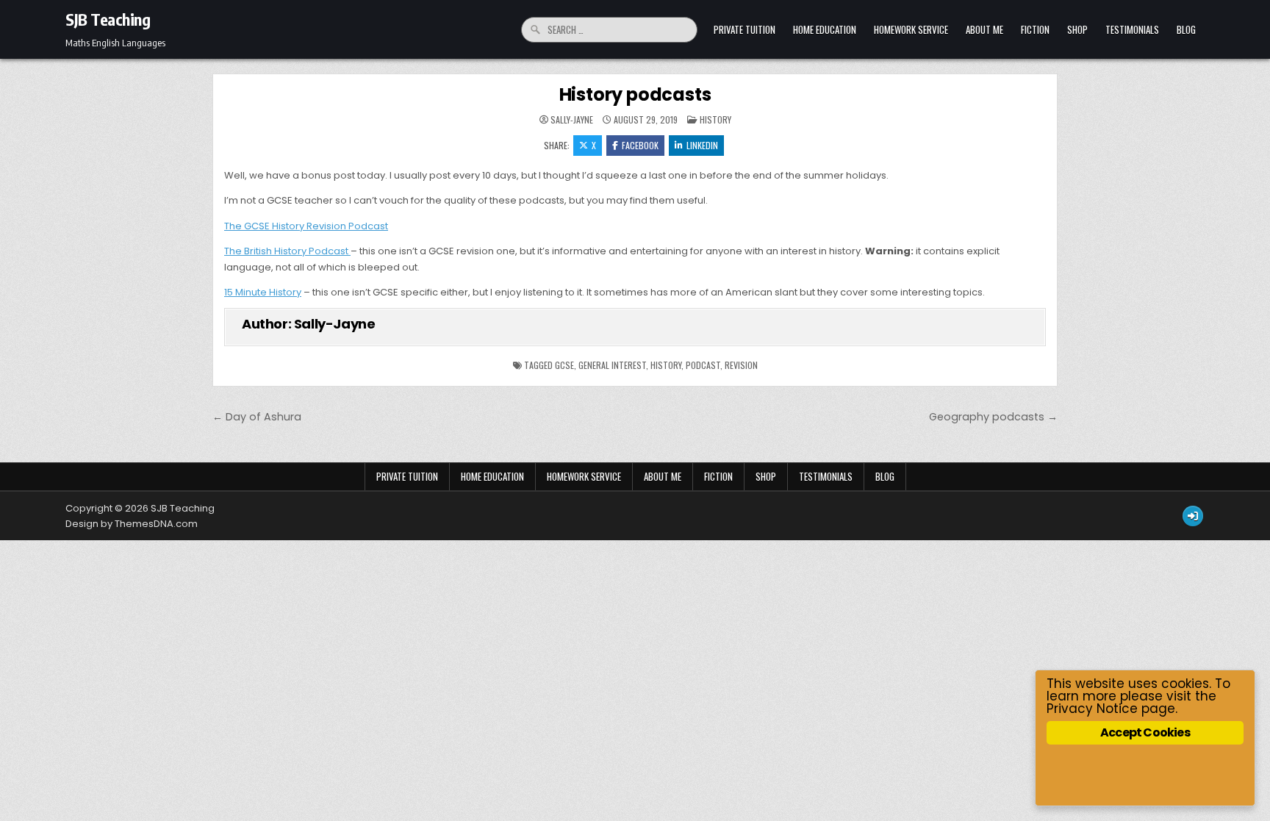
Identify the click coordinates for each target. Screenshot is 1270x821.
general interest (612, 365)
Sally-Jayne (571, 119)
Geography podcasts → (993, 416)
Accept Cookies (1145, 732)
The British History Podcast (286, 251)
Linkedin (702, 145)
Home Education (824, 29)
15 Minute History (262, 292)
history (665, 365)
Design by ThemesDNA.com (131, 524)
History (715, 119)
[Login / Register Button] (1193, 516)
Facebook (640, 145)
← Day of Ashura (256, 416)
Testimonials (1132, 29)
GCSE (564, 365)
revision (741, 365)
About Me (984, 29)
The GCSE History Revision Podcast (306, 226)
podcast (703, 365)
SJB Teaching (107, 19)
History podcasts (635, 94)
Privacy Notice (1092, 708)
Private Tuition (744, 29)
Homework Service (911, 29)
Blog (1186, 29)
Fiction (1035, 29)
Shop (1077, 29)
